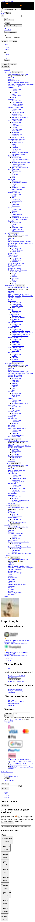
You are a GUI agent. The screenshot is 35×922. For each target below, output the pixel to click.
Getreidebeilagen (17, 201)
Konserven (11, 179)
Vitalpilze (15, 396)
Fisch (13, 186)
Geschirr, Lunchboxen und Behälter (18, 542)
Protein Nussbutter (17, 104)
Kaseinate (15, 261)
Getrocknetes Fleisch (18, 346)
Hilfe (9, 668)
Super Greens (16, 395)
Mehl (13, 161)
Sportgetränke (12, 301)
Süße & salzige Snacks (15, 121)
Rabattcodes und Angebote (16, 681)
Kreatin (10, 309)
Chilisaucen (15, 216)
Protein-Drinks (16, 304)
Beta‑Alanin (15, 326)
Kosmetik (7, 463)
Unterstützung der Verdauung (17, 428)
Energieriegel (16, 342)
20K (20, 760)
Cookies (14, 127)
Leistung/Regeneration (15, 593)
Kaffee (14, 224)
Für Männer (11, 427)
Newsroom (11, 705)
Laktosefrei (18, 84)
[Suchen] (2, 15)
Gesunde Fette (12, 412)
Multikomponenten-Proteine (20, 336)
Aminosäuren (12, 322)
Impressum (7, 775)
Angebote (7, 70)
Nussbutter (11, 99)
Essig (13, 177)
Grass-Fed (21, 82)
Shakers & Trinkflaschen (15, 533)
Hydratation (11, 594)
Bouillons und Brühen (18, 154)
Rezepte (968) (8, 658)
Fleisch (14, 184)
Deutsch (7, 60)
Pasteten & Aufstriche (18, 187)
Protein (6, 233)
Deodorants (15, 487)
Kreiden (14, 552)
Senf (13, 212)
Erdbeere (14, 280)
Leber (10, 588)
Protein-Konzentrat (17, 250)
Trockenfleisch (16, 131)
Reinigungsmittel (13, 517)
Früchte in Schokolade (18, 137)
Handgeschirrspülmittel (19, 522)
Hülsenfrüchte (16, 199)
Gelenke (10, 398)
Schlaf (10, 583)
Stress (10, 574)
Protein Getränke (17, 229)
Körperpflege (12, 483)
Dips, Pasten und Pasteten (19, 219)
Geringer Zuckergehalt (15, 86)
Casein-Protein (12, 256)
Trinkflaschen (16, 538)
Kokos (14, 283)
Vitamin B (15, 383)
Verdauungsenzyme (18, 435)
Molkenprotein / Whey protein (21, 331)
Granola (14, 92)
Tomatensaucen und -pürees (20, 217)
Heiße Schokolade (17, 227)
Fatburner (11, 352)
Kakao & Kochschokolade (20, 167)
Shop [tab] (6, 794)
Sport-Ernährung (9, 285)
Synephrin (15, 359)
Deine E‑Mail (8, 713)
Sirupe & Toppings (17, 142)
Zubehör (7, 525)
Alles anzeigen (16, 89)
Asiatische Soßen (17, 214)
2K (20, 764)
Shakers (14, 537)
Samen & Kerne (16, 114)
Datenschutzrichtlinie (15, 719)
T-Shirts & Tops (16, 451)
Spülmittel (11, 521)
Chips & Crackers (17, 126)
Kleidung (7, 439)
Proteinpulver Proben (14, 268)
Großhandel (11, 692)
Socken (14, 452)
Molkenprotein (12, 246)
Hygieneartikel (12, 493)
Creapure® (15, 312)
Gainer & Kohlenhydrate (15, 347)
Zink (13, 388)
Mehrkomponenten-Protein (16, 263)
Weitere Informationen (7, 823)
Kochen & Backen (13, 156)
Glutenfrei (11, 84)
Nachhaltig (21, 446)
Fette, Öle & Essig (13, 169)
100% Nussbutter (17, 102)
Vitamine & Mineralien (15, 376)
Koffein (14, 356)
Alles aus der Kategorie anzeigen (18, 74)
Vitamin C (15, 385)
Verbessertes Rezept (14, 81)
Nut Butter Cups (17, 129)
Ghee (13, 176)
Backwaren (15, 204)
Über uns (11, 700)
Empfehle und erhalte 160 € (16, 676)
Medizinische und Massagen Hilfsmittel (19, 553)
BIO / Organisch (13, 82)
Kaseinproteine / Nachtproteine (21, 334)
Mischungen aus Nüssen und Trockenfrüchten (20, 118)
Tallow (24, 470)
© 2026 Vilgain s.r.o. (7, 772)
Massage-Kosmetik (14, 472)
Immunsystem (12, 571)
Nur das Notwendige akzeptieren (10, 826)
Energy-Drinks (16, 307)
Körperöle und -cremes (18, 492)
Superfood (11, 391)
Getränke (11, 221)
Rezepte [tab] (6, 797)
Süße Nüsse (15, 132)
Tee (13, 226)
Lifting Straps (16, 550)
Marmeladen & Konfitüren (20, 152)
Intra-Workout (16, 319)
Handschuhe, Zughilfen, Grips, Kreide (19, 547)
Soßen (10, 207)
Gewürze (14, 151)
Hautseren (15, 477)
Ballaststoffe (15, 433)
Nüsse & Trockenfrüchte (15, 107)
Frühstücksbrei (16, 96)
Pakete (6, 596)
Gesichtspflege (12, 473)
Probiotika (15, 432)
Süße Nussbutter (17, 106)
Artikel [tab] (6, 795)
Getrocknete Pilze (17, 116)
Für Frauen (11, 425)
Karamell (14, 276)
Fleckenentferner (17, 516)
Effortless (28, 446)
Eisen (13, 390)
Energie (10, 591)
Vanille (14, 275)
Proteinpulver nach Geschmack (17, 270)
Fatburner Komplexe (18, 361)
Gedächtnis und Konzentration (17, 584)
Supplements (8, 363)
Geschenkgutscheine (14, 679)
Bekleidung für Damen (15, 447)
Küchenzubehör (13, 540)
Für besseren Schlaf (14, 437)
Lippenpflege (16, 480)
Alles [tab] (6, 792)
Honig (14, 146)
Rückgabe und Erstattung (15, 691)
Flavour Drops (16, 149)
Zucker (14, 144)
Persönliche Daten (9, 780)
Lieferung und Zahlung (15, 689)
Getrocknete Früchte (18, 112)
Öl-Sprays (15, 174)
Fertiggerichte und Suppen (20, 182)
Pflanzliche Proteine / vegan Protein (22, 332)
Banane (14, 281)
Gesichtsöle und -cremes (19, 478)
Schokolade (15, 136)
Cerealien (11, 87)
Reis (13, 197)
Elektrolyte (11, 299)
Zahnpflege (11, 503)
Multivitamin (16, 381)
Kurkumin (15, 423)
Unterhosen (15, 454)
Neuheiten (11, 79)
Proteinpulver (12, 327)
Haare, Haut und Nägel (15, 573)
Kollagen (11, 266)
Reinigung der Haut (18, 482)
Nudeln (14, 196)
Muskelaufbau (12, 578)
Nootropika (11, 417)
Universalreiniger (17, 519)
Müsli (13, 94)
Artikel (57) (7, 660)
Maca (13, 408)
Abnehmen (11, 579)
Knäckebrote (16, 206)
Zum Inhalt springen (7, 1)
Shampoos (15, 498)
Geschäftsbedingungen (11, 776)
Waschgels (15, 514)
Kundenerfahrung (13, 703)
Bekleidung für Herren (15, 456)
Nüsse (14, 111)
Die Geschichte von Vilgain (16, 702)
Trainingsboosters (13, 314)
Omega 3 (14, 415)
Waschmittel (11, 512)
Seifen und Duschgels (18, 488)
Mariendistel (15, 422)
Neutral (14, 273)
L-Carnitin (15, 357)
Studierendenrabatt (13, 677)
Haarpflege (11, 495)
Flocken (14, 91)
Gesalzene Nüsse (17, 134)
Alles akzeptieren (25, 826)
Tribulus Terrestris (17, 321)
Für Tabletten (16, 545)
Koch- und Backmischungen (20, 159)
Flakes (14, 97)
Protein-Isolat (16, 251)
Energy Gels (15, 351)
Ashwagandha (16, 410)
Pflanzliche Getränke (18, 231)
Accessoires (11, 461)
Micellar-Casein (16, 260)
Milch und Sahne (17, 166)
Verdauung (11, 581)
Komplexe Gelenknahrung (20, 403)
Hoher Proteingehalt (27, 84)
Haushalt (7, 506)
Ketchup (14, 211)
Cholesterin (11, 586)
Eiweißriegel (15, 341)
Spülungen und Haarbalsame (20, 500)
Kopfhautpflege (16, 502)
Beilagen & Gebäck (14, 192)
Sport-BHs (15, 449)
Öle (13, 172)
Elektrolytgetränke (17, 306)
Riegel (14, 124)
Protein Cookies (16, 344)
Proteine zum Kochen (18, 164)
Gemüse (14, 191)
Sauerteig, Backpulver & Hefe (21, 162)
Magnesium (15, 380)
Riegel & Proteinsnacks (15, 337)
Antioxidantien (12, 418)
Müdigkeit (11, 589)
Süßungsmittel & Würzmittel (16, 139)
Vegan (27, 82)
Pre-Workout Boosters (18, 317)
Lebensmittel (8, 72)
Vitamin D (15, 386)
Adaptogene (11, 405)
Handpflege (15, 490)
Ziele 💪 (7, 557)
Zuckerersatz (16, 147)
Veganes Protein (13, 255)
